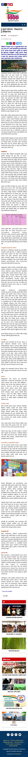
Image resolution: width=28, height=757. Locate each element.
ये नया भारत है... (14, 725)
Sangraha (17, 754)
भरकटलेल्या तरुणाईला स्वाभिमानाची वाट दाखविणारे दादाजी (14, 675)
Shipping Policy (8, 742)
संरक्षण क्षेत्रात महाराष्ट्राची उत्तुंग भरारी (14, 708)
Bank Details (13, 746)
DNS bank (5, 595)
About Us (6, 740)
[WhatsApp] (7, 43)
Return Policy (19, 742)
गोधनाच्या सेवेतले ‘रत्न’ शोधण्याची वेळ (14, 634)
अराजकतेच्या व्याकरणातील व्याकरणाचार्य (14, 617)
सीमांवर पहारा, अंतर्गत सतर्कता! (14, 691)
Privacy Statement (17, 740)
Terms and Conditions (13, 744)
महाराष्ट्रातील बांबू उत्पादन (14, 651)
